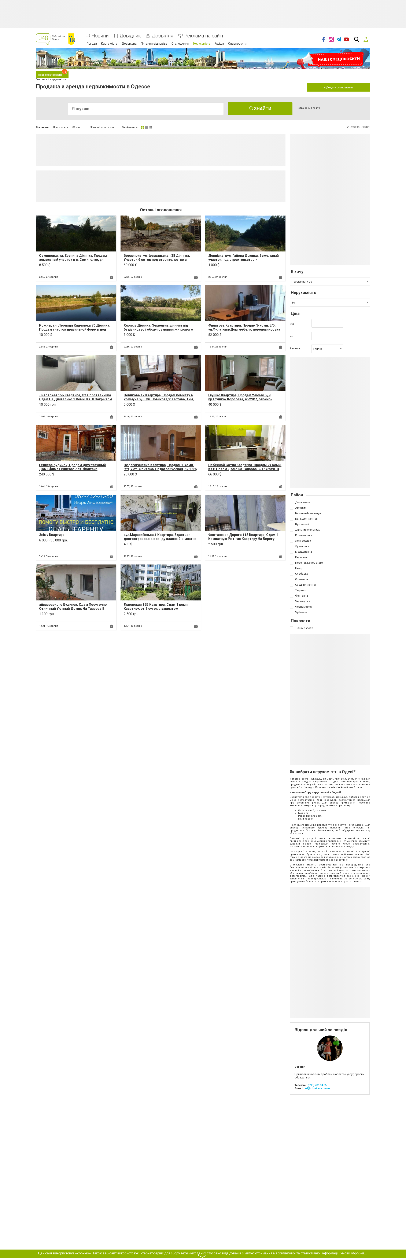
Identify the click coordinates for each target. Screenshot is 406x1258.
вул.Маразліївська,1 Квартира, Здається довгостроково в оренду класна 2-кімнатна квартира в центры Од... (160, 539)
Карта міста (109, 43)
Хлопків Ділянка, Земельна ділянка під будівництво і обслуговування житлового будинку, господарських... (158, 329)
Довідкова (129, 43)
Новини (100, 36)
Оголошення (180, 43)
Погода (92, 43)
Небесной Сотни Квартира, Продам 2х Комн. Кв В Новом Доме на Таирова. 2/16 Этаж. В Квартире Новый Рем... (244, 469)
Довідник (130, 36)
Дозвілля (162, 36)
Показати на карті (360, 126)
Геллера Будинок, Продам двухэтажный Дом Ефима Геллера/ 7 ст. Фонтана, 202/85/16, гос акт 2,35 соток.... (72, 469)
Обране (76, 127)
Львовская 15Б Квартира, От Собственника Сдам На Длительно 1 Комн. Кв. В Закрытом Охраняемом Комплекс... (75, 399)
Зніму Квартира (51, 535)
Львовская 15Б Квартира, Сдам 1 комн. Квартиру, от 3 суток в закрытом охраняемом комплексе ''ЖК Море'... (156, 609)
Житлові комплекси (102, 127)
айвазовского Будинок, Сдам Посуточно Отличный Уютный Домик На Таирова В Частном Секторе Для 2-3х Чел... (73, 609)
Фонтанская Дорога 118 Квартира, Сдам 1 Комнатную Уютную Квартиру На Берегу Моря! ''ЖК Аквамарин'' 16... (243, 539)
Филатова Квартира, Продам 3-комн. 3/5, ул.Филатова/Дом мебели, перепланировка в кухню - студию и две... (244, 329)
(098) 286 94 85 (317, 1085)
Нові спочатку (61, 127)
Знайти (262, 108)
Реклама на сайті (203, 36)
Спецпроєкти (237, 43)
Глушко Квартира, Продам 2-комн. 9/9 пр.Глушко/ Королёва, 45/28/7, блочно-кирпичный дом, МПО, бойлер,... (240, 399)
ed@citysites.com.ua (317, 1088)
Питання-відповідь (154, 43)
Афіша (219, 43)
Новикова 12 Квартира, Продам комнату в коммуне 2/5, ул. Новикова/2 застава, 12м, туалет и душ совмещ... (159, 399)
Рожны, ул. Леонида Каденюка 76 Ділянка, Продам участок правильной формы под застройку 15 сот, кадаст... (74, 329)
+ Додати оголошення (338, 87)
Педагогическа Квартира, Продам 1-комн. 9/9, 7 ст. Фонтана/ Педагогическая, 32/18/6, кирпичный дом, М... (161, 469)
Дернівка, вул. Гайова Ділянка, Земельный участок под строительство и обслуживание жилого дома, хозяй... (243, 260)
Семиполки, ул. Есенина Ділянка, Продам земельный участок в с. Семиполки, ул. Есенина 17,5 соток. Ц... (73, 260)
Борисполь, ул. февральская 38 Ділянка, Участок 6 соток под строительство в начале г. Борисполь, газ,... (157, 260)
